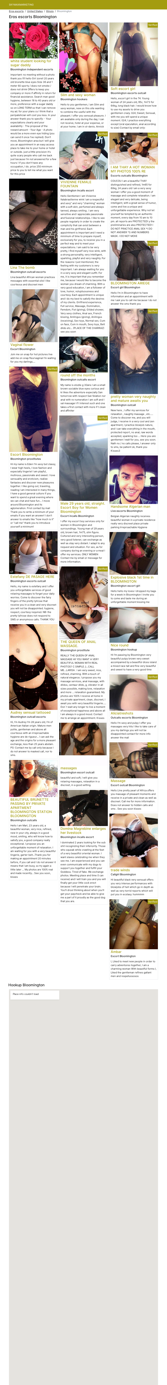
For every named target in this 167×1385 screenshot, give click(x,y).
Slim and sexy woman (78, 95)
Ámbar (116, 952)
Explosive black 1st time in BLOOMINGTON (132, 579)
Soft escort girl (123, 89)
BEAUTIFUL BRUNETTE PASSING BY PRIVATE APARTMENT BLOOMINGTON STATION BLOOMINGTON (31, 807)
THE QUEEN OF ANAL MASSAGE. (78, 644)
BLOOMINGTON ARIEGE (130, 283)
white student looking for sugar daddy (30, 63)
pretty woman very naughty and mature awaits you (133, 399)
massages (69, 768)
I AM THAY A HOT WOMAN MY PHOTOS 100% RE (133, 169)
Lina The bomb (22, 267)
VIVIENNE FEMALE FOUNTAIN (76, 184)
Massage (118, 781)
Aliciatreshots (122, 713)
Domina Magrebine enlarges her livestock (83, 831)
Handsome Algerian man (130, 506)
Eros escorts (16, 11)
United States (35, 11)
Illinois (50, 11)
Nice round (120, 645)
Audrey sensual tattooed (30, 712)
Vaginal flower (22, 345)
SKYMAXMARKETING (21, 4)
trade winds (120, 870)
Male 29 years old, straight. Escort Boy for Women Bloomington (83, 507)
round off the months (78, 375)
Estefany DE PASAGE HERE (32, 577)
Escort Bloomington (26, 454)
